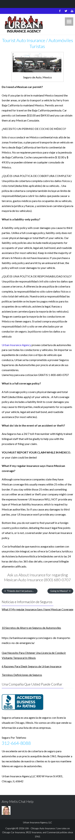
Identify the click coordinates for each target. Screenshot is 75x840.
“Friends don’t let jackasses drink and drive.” (22, 591)
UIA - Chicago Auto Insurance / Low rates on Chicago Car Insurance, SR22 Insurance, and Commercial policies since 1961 (37, 832)
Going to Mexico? (59, 591)
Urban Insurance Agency (16, 345)
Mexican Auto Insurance (23, 579)
